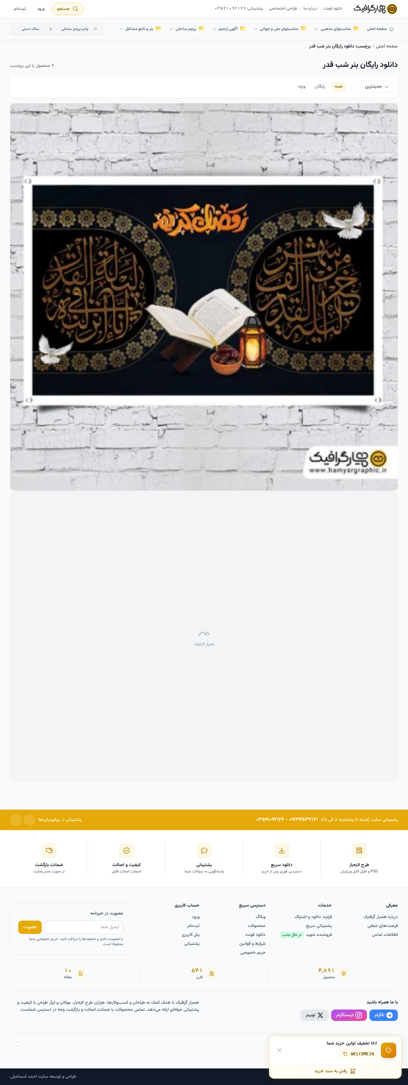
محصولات (257, 926)
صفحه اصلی (377, 29)
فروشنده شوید (307, 935)
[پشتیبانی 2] (16, 820)
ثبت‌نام (20, 9)
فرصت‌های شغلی (383, 926)
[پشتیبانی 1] (29, 820)
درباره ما (310, 9)
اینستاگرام (344, 1015)
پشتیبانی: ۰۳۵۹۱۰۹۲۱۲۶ (239, 9)
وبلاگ (261, 917)
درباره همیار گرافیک (380, 917)
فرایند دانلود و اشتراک (313, 917)
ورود (41, 9)
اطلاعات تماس (385, 935)
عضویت (30, 927)
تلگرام (379, 1015)
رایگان (320, 86)
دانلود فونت (332, 9)
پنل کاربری (191, 935)
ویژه (301, 86)
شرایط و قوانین (252, 944)
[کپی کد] (345, 1054)
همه (339, 86)
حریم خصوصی (253, 953)
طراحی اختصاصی (283, 9)
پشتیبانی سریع (319, 926)
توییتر (310, 1015)
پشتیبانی (192, 944)
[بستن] (279, 1050)
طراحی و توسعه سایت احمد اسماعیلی (43, 1077)
